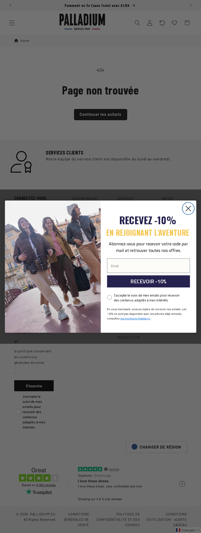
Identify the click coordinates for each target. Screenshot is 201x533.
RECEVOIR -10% (148, 281)
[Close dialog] (188, 208)
